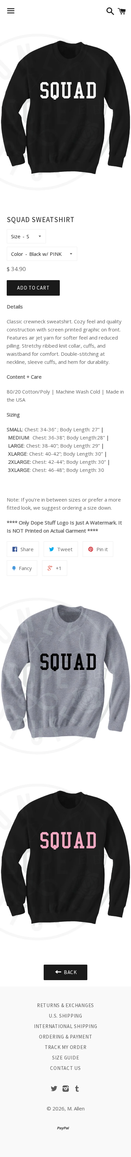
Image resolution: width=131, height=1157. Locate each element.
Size (15, 236)
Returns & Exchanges (65, 1005)
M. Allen (76, 1108)
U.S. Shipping (65, 1016)
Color (17, 253)
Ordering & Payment (65, 1036)
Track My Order (66, 1047)
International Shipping (65, 1026)
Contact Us (65, 1068)
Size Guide (65, 1057)
